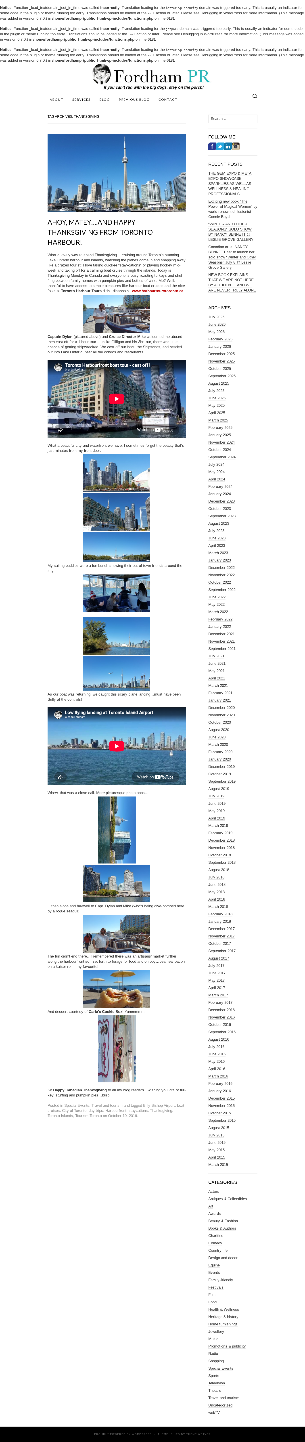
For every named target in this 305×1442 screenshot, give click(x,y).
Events (214, 1272)
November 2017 (221, 936)
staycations (138, 1111)
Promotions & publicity (227, 1346)
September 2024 (222, 457)
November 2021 (221, 641)
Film (211, 1295)
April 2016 (216, 1069)
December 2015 (221, 1098)
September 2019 (222, 781)
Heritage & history (223, 1317)
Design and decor (223, 1258)
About (56, 99)
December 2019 (221, 767)
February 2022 (220, 619)
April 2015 (216, 1157)
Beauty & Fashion (223, 1221)
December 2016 (221, 1010)
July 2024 (216, 464)
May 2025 (216, 405)
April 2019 (216, 818)
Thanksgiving (161, 1111)
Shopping (216, 1361)
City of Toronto (74, 1111)
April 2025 (216, 413)
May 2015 (216, 1150)
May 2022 (216, 604)
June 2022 (217, 597)
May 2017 (216, 980)
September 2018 (222, 862)
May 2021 (216, 671)
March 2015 (218, 1165)
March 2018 (218, 907)
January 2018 (219, 921)
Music (213, 1339)
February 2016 (220, 1084)
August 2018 (218, 870)
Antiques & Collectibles (227, 1199)
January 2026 (219, 346)
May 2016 (216, 1061)
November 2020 (221, 715)
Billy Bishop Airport (159, 1105)
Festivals (216, 1287)
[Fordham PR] (152, 76)
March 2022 (218, 612)
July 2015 (216, 1135)
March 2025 (218, 420)
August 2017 (218, 958)
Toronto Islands (60, 1116)
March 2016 (218, 1076)
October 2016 (219, 1025)
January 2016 (219, 1091)
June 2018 (217, 884)
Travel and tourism (107, 1105)
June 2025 (217, 398)
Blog (105, 99)
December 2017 (221, 929)
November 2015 (221, 1106)
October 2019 (219, 774)
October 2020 (219, 722)
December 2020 (221, 708)
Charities (215, 1236)
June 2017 (217, 973)
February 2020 (220, 752)
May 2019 (216, 811)
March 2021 (218, 685)
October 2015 (219, 1113)
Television (216, 1383)
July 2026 (216, 317)
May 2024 (216, 472)
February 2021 (220, 693)
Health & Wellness (223, 1309)
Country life (218, 1250)
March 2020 (218, 744)
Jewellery (216, 1331)
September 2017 (222, 951)
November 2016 (221, 1017)
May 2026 (216, 332)
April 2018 (216, 899)
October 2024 (219, 450)
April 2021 (216, 678)
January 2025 (219, 435)
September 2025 (222, 376)
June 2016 (217, 1054)
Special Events (76, 1105)
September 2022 (222, 590)
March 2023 (218, 553)
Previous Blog (134, 99)
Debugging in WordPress (221, 13)
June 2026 (217, 324)
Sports (213, 1376)
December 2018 (221, 840)
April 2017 (216, 988)
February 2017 (220, 1002)
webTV (214, 1413)
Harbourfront (115, 1111)
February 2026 (220, 339)
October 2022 (219, 582)
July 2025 (216, 391)
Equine (214, 1265)
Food (212, 1302)
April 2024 (216, 479)
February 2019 (220, 833)
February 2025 (220, 427)
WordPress (142, 1434)
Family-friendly (220, 1280)
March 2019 (218, 826)
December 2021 (221, 634)
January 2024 (219, 494)
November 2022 (221, 575)
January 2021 (219, 700)
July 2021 (216, 656)
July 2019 (216, 796)
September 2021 (222, 649)
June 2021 (217, 663)
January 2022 (219, 627)
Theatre (214, 1390)
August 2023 (218, 523)
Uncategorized (220, 1405)
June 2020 (217, 737)
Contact (168, 99)
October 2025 (219, 369)
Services (81, 99)
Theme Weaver (198, 1434)
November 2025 (221, 361)
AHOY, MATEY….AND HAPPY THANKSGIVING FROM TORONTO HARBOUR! (100, 232)
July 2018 (216, 877)
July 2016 (216, 1047)
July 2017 (216, 966)
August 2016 (218, 1039)
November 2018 (221, 848)
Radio (213, 1354)
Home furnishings (223, 1324)
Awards (214, 1213)
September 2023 (222, 516)
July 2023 (216, 531)
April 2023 (216, 545)
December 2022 (221, 568)
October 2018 (219, 855)
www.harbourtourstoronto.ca (157, 291)
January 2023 (219, 560)
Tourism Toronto (88, 1116)
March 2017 (218, 995)
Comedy (215, 1243)
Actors (213, 1191)
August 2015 (218, 1128)
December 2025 (221, 354)
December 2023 (221, 501)
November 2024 (221, 442)
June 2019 (217, 803)
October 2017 (219, 943)
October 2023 (219, 509)
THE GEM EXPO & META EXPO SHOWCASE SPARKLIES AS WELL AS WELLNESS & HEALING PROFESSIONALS (229, 183)
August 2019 (218, 789)
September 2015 (222, 1120)
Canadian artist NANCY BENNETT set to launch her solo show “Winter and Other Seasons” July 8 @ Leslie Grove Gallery (232, 257)
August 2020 (218, 730)
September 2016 (222, 1032)
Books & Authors (222, 1228)
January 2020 (219, 759)
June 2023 (217, 538)
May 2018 (216, 892)
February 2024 (220, 486)
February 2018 (220, 914)
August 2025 (218, 383)
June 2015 (217, 1142)
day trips (96, 1111)
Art (210, 1206)
